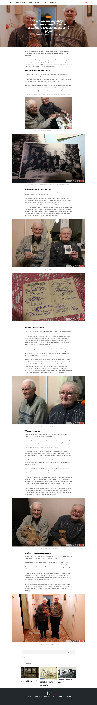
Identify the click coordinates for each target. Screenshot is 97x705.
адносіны (26, 657)
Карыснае (37, 2)
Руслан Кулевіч (50, 34)
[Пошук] (82, 2)
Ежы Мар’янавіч (50, 59)
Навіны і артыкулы (20, 2)
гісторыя (33, 657)
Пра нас (46, 2)
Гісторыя (48, 17)
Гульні (30, 2)
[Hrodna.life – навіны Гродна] (11, 2)
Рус (86, 2)
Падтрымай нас (54, 2)
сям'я (40, 657)
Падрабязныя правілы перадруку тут (79, 702)
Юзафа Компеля (29, 76)
